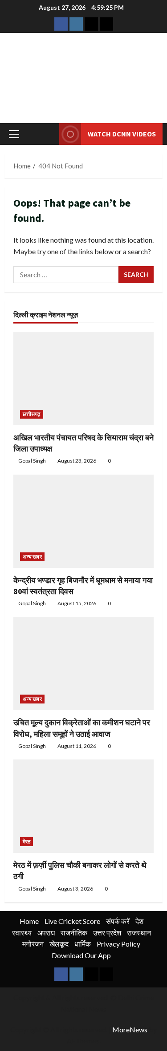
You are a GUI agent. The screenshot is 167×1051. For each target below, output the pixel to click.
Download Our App (81, 955)
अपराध (46, 932)
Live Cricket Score (72, 921)
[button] (14, 134)
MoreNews (129, 1029)
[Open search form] (48, 134)
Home (29, 921)
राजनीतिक (74, 932)
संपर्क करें (118, 921)
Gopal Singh (32, 460)
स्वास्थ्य (22, 932)
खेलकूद (59, 943)
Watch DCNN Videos (122, 133)
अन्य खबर (32, 556)
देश (139, 921)
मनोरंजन (33, 943)
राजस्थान (139, 932)
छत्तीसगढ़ (32, 414)
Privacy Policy (118, 943)
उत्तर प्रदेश (107, 932)
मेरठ (26, 841)
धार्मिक (82, 943)
